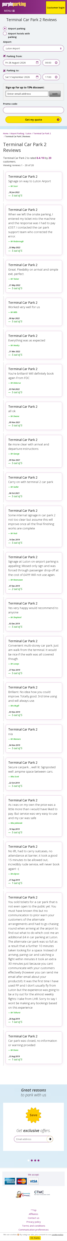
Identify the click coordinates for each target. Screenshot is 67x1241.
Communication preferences (34, 1229)
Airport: (7, 41)
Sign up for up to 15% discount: (25, 87)
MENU (8, 11)
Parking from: (14, 56)
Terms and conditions (33, 1225)
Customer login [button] (56, 7)
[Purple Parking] (14, 4)
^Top (33, 1210)
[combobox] (32, 48)
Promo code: (10, 103)
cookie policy (57, 1234)
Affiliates (33, 1214)
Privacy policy (33, 1221)
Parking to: (13, 70)
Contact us (33, 1217)
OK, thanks (35, 1238)
